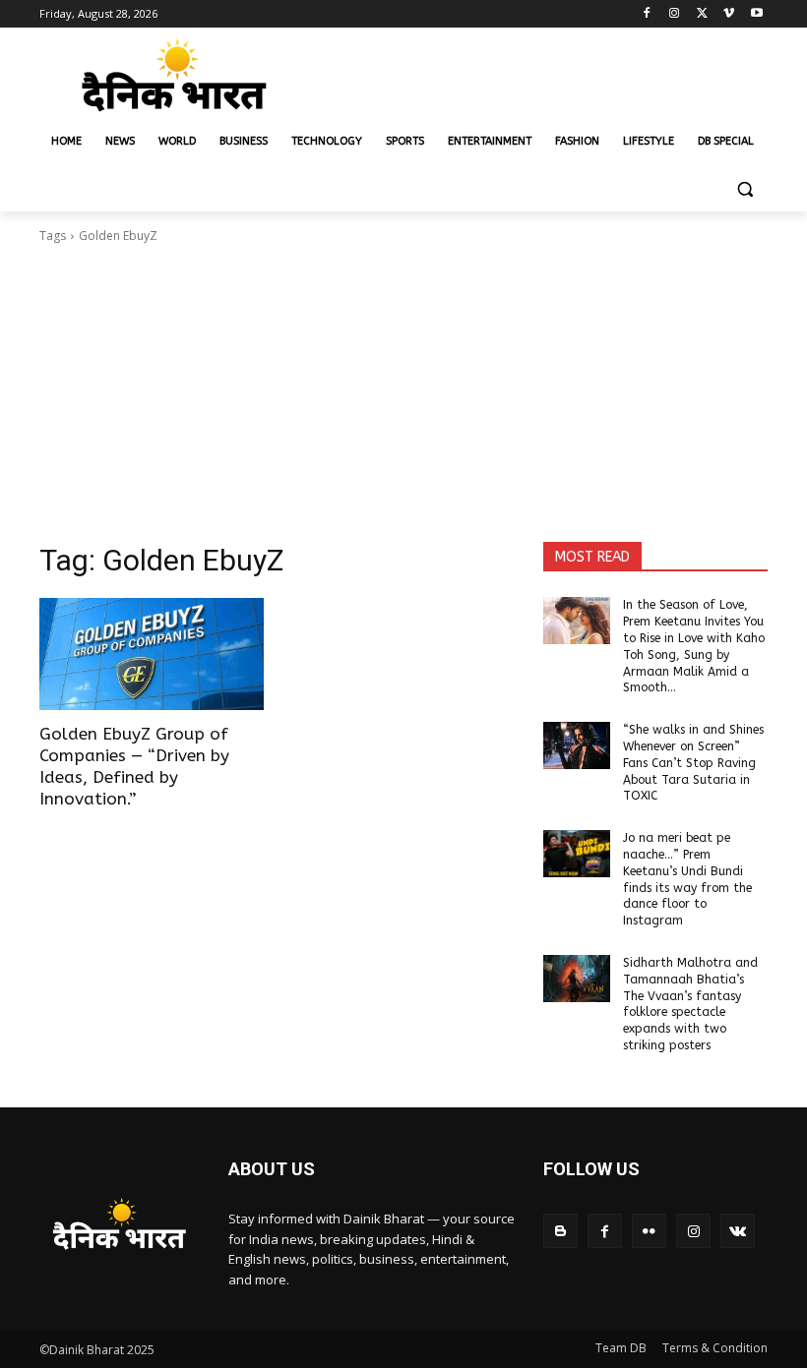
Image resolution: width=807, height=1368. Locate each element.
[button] (744, 189)
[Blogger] (560, 1231)
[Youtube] (756, 14)
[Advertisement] (403, 393)
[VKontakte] (737, 1231)
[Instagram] (674, 14)
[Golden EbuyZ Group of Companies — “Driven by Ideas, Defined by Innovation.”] (151, 654)
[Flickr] (649, 1231)
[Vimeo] (728, 14)
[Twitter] (702, 14)
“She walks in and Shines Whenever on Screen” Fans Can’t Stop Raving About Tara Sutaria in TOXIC (693, 763)
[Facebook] (647, 14)
